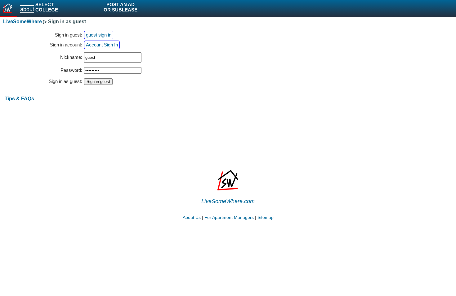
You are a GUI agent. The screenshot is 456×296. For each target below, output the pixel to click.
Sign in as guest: (65, 81)
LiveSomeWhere (22, 21)
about (27, 9)
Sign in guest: (68, 35)
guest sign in (98, 35)
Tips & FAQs (19, 98)
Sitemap (265, 217)
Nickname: (71, 57)
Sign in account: (66, 44)
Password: (71, 70)
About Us (192, 217)
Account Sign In (102, 44)
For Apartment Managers (229, 217)
